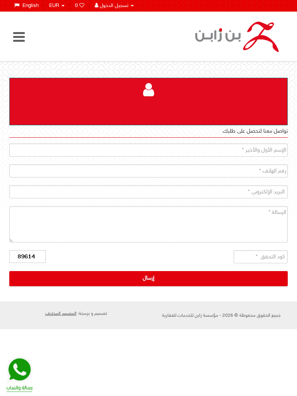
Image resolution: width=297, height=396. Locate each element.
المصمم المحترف (61, 313)
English (29, 6)
